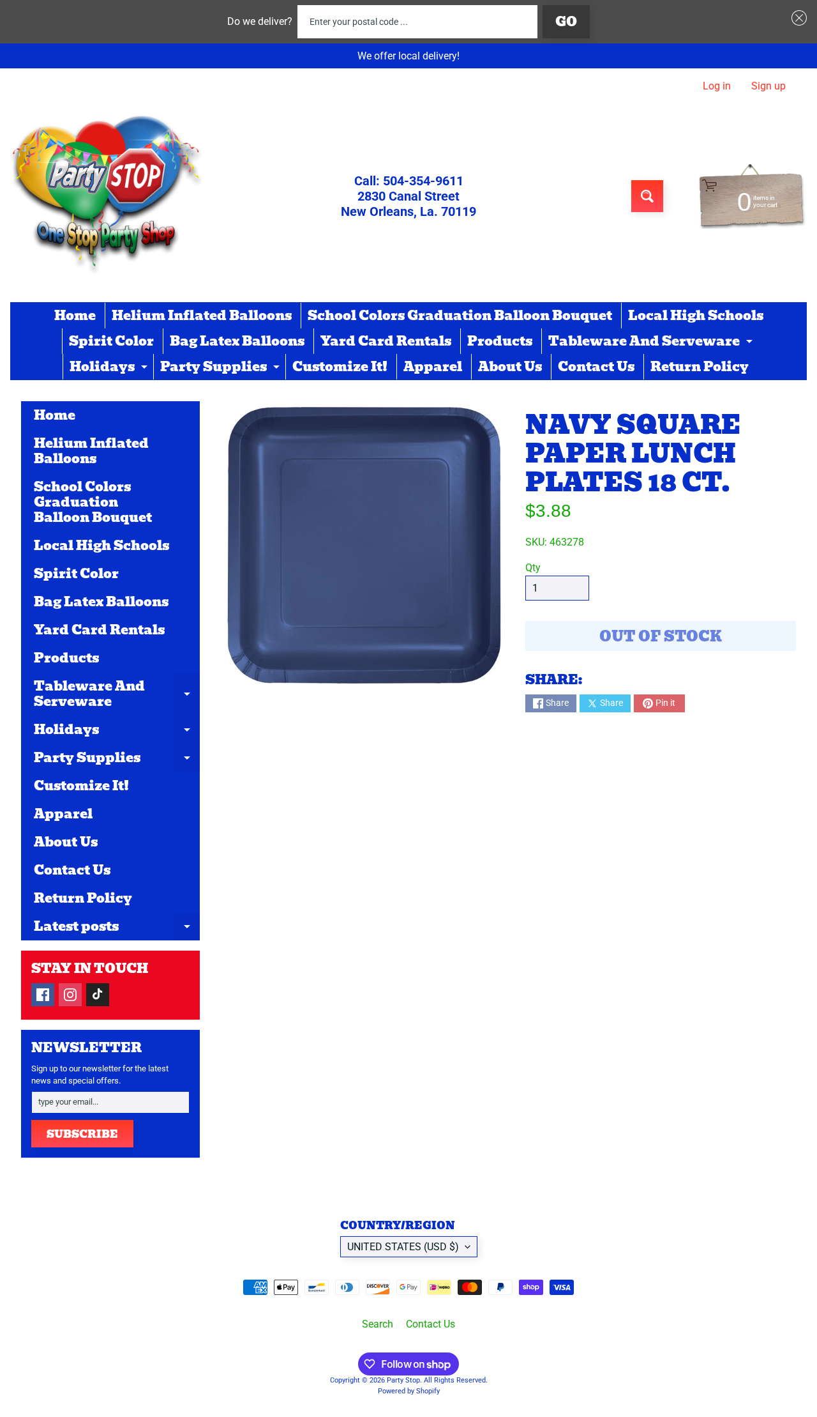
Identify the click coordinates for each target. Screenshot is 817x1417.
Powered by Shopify (409, 1391)
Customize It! (339, 366)
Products (499, 341)
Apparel (432, 366)
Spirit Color (111, 341)
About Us (510, 366)
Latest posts (117, 928)
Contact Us (596, 366)
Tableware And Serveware (652, 342)
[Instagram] (70, 994)
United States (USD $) (403, 1247)
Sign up (768, 86)
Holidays (110, 367)
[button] (796, 18)
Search (377, 1324)
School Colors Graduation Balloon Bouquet (460, 315)
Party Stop (403, 1380)
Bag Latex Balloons (237, 341)
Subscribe (82, 1134)
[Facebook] (42, 994)
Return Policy (699, 366)
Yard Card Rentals (385, 341)
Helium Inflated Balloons (202, 315)
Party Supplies (221, 367)
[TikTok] (97, 994)
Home (75, 315)
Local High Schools (695, 315)
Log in (717, 86)
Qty (533, 568)
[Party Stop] (106, 196)
